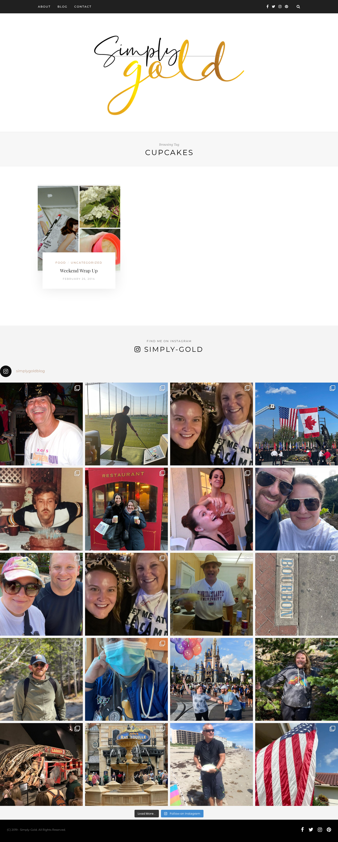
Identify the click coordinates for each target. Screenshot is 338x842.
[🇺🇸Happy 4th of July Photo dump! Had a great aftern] (296, 764)
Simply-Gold (173, 349)
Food (60, 262)
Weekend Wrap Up (79, 270)
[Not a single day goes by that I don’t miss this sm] (41, 424)
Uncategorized (86, 262)
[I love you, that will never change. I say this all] (211, 594)
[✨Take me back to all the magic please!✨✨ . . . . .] (211, 679)
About (44, 6)
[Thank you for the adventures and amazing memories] (296, 679)
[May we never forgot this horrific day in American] (41, 764)
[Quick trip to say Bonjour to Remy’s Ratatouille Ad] (126, 764)
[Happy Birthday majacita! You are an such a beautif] (211, 424)
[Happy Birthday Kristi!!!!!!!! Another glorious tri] (126, 509)
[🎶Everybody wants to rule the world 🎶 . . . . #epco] (41, 594)
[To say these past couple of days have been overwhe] (296, 424)
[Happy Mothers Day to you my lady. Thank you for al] (126, 594)
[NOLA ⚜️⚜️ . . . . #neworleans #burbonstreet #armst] (296, 594)
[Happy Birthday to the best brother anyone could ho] (126, 424)
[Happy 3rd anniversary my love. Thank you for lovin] (296, 509)
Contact (83, 6)
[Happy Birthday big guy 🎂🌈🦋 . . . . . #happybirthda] (41, 509)
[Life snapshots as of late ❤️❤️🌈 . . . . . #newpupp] (126, 679)
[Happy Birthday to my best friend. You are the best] (41, 679)
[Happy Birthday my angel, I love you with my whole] (211, 764)
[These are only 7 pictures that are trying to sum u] (211, 509)
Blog (62, 6)
